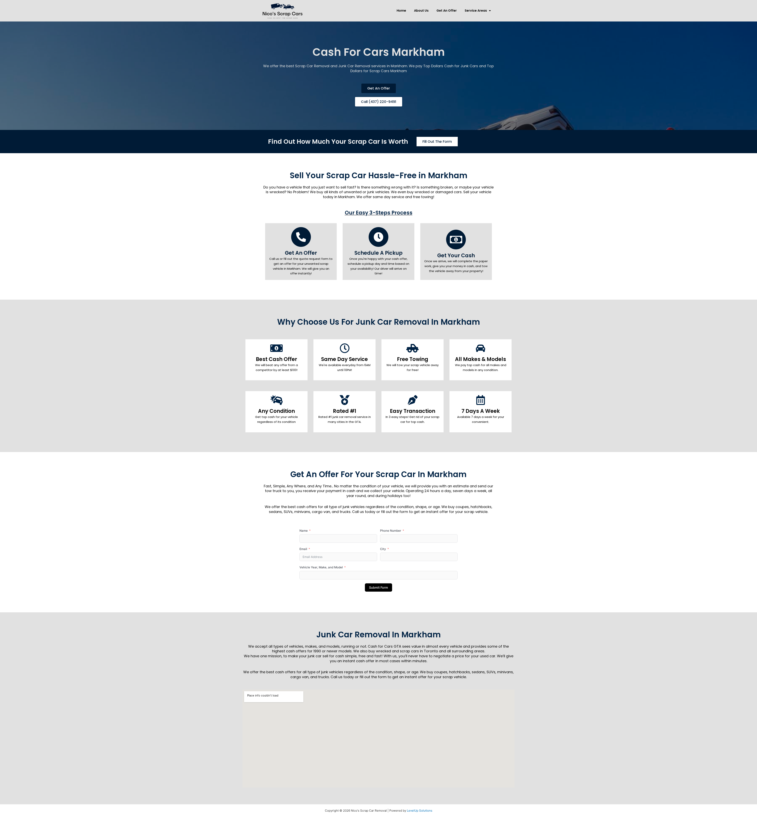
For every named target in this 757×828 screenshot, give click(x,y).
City (383, 549)
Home (401, 10)
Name (303, 530)
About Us (421, 10)
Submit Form (378, 587)
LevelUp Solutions (419, 810)
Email (303, 549)
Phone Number (390, 530)
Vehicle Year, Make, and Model (321, 567)
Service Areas (476, 10)
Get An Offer (446, 10)
